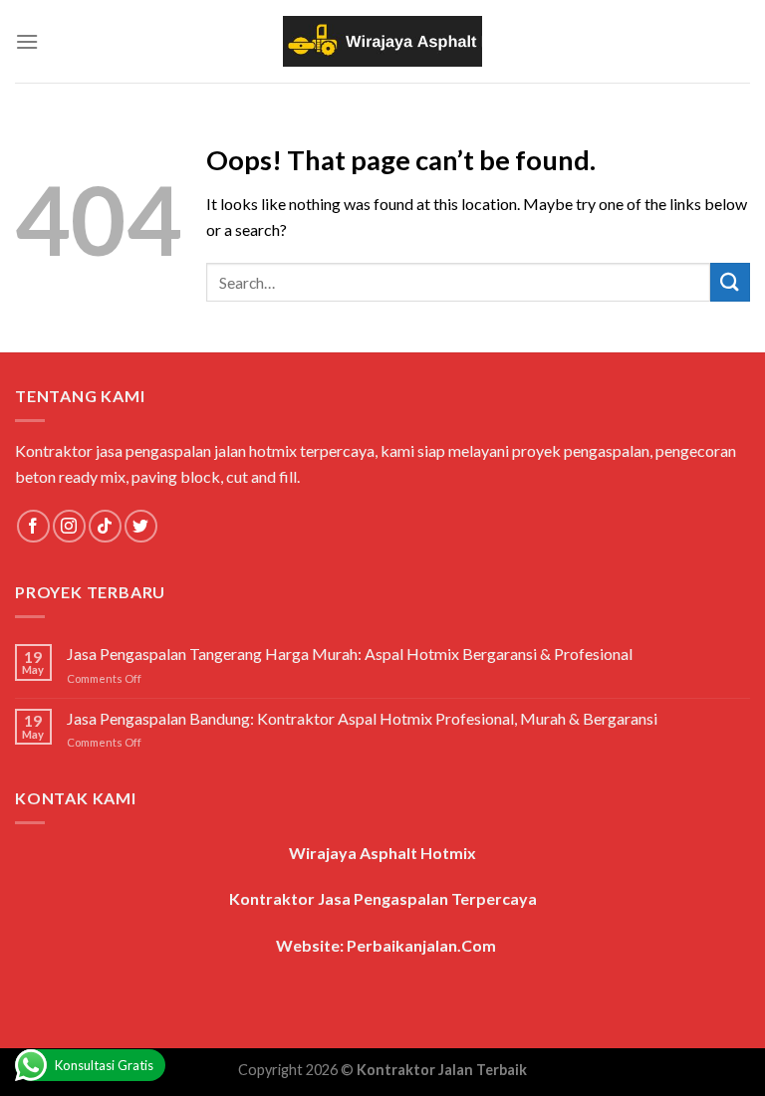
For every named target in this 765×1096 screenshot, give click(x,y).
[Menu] (27, 41)
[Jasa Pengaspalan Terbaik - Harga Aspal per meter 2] (382, 42)
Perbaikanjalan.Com (421, 945)
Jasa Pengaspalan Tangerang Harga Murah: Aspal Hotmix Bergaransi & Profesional (350, 653)
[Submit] (730, 282)
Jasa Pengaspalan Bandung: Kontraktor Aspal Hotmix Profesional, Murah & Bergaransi (362, 718)
